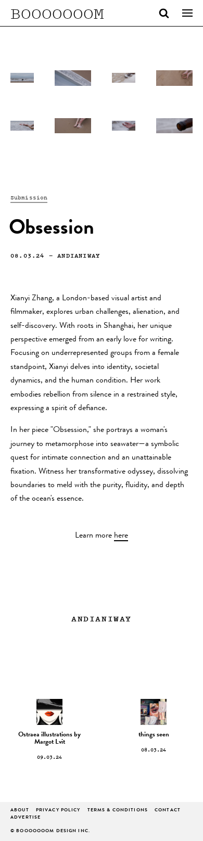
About (19, 810)
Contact (168, 810)
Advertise (25, 817)
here (121, 536)
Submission (28, 197)
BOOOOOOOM (57, 13)
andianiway (78, 255)
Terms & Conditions (117, 810)
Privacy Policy (58, 810)
